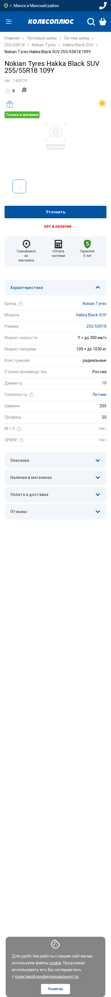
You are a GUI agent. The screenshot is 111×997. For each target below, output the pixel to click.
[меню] (9, 21)
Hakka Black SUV (91, 315)
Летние (99, 394)
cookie (55, 963)
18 (104, 383)
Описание (19, 460)
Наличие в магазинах (31, 477)
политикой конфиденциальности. (47, 976)
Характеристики (26, 287)
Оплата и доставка (29, 494)
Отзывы (18, 511)
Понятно (55, 989)
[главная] (51, 21)
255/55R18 (96, 326)
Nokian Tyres (94, 303)
